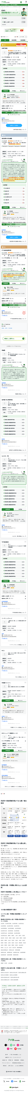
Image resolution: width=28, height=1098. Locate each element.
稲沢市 (23, 940)
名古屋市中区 (16, 925)
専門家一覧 (10, 1060)
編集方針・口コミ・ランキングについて (13, 1057)
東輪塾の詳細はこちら (20, 394)
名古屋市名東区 (17, 933)
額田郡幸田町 (15, 954)
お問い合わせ (10, 1065)
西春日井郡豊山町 (4, 949)
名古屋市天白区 (4, 935)
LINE (14, 1045)
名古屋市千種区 (8, 923)
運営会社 (4, 1065)
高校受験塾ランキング (8, 1028)
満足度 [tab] (6, 90)
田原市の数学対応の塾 (14, 977)
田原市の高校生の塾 (22, 972)
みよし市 (6, 947)
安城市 (24, 937)
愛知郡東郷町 (19, 947)
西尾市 (2, 940)
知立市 (16, 942)
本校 (3, 633)
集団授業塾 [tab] (23, 40)
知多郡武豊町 (9, 954)
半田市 (23, 935)
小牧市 (20, 940)
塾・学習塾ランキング (8, 6)
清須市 (16, 945)
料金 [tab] (15, 90)
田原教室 (4, 230)
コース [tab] (23, 90)
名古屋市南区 (16, 930)
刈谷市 (17, 937)
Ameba (7, 1081)
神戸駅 (6, 328)
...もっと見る (22, 102)
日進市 (9, 945)
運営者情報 (16, 1060)
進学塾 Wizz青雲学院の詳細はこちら (17, 450)
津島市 (10, 937)
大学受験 (21, 1045)
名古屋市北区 (21, 923)
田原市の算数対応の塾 (5, 979)
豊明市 (5, 945)
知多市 (13, 942)
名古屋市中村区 (10, 925)
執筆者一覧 (4, 1060)
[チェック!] (24, 313)
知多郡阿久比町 (16, 952)
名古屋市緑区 (10, 933)
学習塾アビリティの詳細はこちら (18, 727)
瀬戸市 (20, 935)
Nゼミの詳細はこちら (20, 677)
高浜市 (24, 942)
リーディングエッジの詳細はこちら (17, 644)
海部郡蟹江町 (9, 952)
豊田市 (21, 937)
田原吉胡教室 (5, 775)
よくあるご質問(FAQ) (19, 1065)
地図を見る (5, 123)
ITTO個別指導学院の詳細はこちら (17, 318)
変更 (24, 18)
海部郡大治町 (3, 952)
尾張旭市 (20, 942)
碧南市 (13, 937)
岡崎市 (12, 935)
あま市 (10, 947)
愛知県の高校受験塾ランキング (19, 1028)
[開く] (25, 57)
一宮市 (16, 935)
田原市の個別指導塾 (14, 979)
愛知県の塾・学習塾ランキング (19, 6)
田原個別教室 (5, 601)
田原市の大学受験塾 (13, 974)
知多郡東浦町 (22, 952)
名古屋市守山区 (4, 933)
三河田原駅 (10, 328)
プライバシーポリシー (6, 1062)
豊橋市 (9, 935)
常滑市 (13, 940)
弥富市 (2, 947)
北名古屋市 (21, 945)
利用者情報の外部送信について (18, 1062)
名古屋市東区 (15, 923)
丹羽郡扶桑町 (17, 949)
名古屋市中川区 (4, 930)
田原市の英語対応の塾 (5, 977)
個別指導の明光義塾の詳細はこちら (17, 241)
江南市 (16, 940)
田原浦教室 (4, 765)
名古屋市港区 (10, 930)
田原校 (3, 118)
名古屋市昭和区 (4, 928)
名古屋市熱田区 (18, 928)
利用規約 (22, 1060)
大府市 (9, 942)
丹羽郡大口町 (11, 949)
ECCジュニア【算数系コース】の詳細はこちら (15, 786)
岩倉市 (2, 945)
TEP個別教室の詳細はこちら (18, 612)
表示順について (5, 36)
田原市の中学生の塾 (13, 972)
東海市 (5, 942)
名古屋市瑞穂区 (11, 928)
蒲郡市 (5, 940)
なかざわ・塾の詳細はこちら (18, 536)
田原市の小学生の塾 (5, 972)
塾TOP (2, 6)
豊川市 (6, 937)
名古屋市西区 (3, 925)
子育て (11, 1048)
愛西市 (13, 945)
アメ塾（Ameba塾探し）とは (15, 1054)
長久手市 (14, 947)
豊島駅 (3, 328)
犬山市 (9, 940)
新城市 (2, 942)
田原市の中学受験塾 (5, 974)
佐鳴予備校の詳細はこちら (19, 129)
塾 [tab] (5, 40)
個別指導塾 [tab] (14, 40)
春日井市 (2, 937)
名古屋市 (2, 923)
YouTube (19, 1048)
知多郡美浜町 (3, 954)
